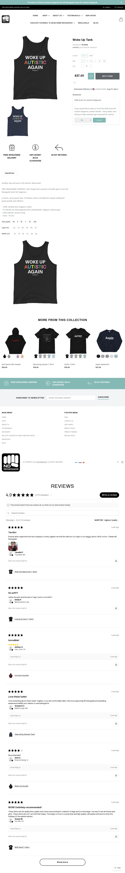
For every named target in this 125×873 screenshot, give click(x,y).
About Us (57, 16)
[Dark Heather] (103, 356)
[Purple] (18, 356)
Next (120, 346)
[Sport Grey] (112, 356)
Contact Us (68, 421)
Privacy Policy (69, 428)
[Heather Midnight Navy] (40, 356)
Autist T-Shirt (69, 364)
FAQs (66, 417)
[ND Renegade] (10, 462)
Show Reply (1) (15, 657)
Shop (44, 16)
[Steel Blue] (53, 356)
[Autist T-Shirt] (78, 343)
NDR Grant (91, 16)
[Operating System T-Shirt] (47, 343)
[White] (13, 356)
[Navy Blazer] (9, 356)
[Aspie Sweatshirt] (109, 343)
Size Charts (68, 425)
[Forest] (80, 356)
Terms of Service (70, 432)
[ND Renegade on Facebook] (117, 462)
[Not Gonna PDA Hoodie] (15, 343)
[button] (51, 495)
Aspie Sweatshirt (102, 364)
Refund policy (69, 436)
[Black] (5, 356)
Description (9, 173)
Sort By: (99, 520)
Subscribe (103, 397)
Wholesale (83, 23)
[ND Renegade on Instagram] (122, 462)
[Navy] (107, 356)
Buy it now (107, 76)
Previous (5, 346)
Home (35, 16)
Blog (95, 23)
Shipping (76, 47)
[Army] (45, 356)
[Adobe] (22, 356)
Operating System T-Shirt (43, 364)
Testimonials (73, 16)
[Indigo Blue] (116, 356)
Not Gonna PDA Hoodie (11, 364)
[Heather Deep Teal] (49, 356)
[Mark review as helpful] (116, 561)
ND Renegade (41, 462)
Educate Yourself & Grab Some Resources (51, 23)
